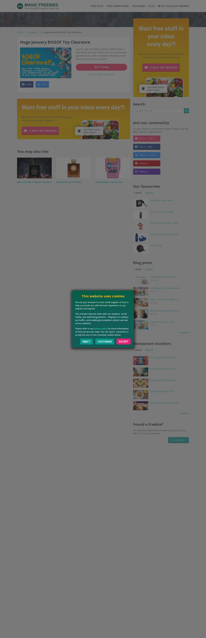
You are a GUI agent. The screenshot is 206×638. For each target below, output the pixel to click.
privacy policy (100, 328)
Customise (105, 341)
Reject (86, 341)
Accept (123, 341)
